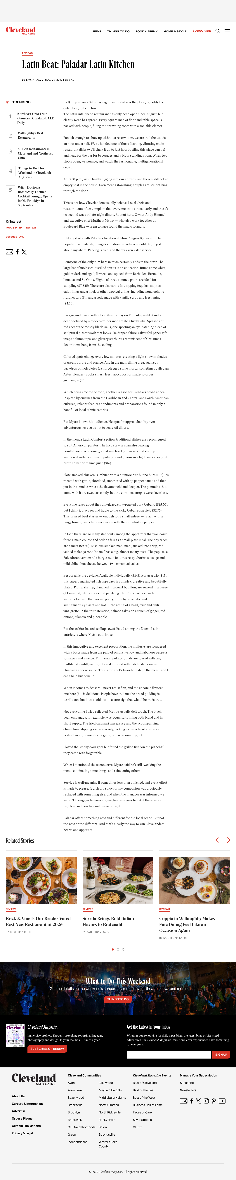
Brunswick (75, 1120)
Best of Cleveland (145, 1083)
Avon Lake (75, 1090)
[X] (198, 1100)
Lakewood (106, 1083)
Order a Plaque (22, 1118)
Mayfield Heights (110, 1090)
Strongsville (107, 1135)
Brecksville (75, 1105)
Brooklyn (74, 1112)
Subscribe (201, 30)
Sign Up (221, 1055)
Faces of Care (142, 1112)
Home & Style (175, 31)
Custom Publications (26, 1126)
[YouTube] (222, 1100)
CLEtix (137, 1127)
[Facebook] (191, 1100)
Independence (77, 1142)
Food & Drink (147, 31)
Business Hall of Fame (148, 1105)
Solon (103, 1127)
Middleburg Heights (112, 1098)
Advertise (19, 1111)
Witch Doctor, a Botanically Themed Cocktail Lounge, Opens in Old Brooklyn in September (35, 196)
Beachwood (76, 1098)
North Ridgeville (110, 1112)
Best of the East (144, 1090)
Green (72, 1135)
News (96, 31)
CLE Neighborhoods (82, 1127)
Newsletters (188, 1090)
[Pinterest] (214, 1100)
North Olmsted (109, 1105)
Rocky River (107, 1120)
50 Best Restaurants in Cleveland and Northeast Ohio (35, 154)
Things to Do (118, 31)
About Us (18, 1096)
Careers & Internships (27, 1104)
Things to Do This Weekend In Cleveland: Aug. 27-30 (34, 173)
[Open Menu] (227, 31)
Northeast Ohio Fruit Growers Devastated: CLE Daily (35, 118)
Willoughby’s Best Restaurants (30, 135)
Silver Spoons (142, 1120)
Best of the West (144, 1098)
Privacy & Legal (22, 1133)
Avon (71, 1083)
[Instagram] (206, 1100)
